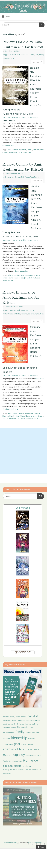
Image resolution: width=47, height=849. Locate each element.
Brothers (28, 724)
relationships (17, 761)
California (6, 727)
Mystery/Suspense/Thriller (11, 314)
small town (27, 766)
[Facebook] (29, 5)
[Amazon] (44, 5)
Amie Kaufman (13, 150)
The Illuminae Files (24, 152)
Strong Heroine (7, 280)
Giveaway (31, 738)
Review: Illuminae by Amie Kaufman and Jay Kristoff (20, 297)
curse (31, 727)
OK (41, 25)
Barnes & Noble (19, 117)
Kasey (7, 51)
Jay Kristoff (22, 150)
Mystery (6, 755)
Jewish (30, 744)
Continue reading (10, 145)
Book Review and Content (25, 55)
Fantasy (28, 732)
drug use (37, 275)
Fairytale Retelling (8, 732)
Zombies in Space (32, 418)
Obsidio (29, 150)
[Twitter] (32, 5)
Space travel (13, 152)
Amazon (6, 117)
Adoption (6, 717)
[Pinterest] (36, 5)
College (13, 727)
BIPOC (14, 721)
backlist (33, 716)
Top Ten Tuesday (31, 770)
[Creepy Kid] (22, 552)
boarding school (8, 724)
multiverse (36, 278)
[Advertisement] (23, 451)
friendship (19, 738)
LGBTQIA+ (9, 749)
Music (36, 750)
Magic (21, 749)
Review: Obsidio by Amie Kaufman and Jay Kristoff (22, 44)
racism (40, 755)
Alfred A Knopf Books (15, 275)
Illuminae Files (19, 278)
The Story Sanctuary (11, 843)
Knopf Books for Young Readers (32, 416)
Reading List (7, 761)
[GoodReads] (40, 5)
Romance (36, 150)
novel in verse (31, 755)
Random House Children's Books (13, 418)
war (40, 770)
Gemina (10, 278)
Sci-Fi (37, 55)
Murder (30, 749)
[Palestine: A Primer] (22, 620)
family (20, 732)
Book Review (19, 724)
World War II (7, 773)
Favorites (35, 732)
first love (6, 739)
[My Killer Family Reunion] (22, 643)
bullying (35, 724)
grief (17, 744)
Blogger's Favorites (9, 55)
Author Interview (21, 717)
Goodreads (33, 117)
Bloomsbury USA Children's (29, 720)
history (23, 744)
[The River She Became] (22, 529)
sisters (17, 765)
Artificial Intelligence (26, 413)
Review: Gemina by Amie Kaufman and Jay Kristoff (22, 166)
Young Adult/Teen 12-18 (33, 177)
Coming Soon (23, 507)
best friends (7, 720)
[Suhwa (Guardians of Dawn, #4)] (22, 575)
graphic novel (8, 744)
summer (21, 770)
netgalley (18, 754)
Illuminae (37, 413)
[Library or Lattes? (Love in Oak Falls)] (22, 597)
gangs (4, 278)
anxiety (12, 717)
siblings (8, 765)
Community (22, 727)
